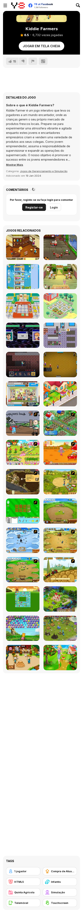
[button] (14, 164)
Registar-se (34, 207)
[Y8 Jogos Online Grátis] (18, 5)
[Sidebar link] (5, 5)
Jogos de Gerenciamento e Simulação (43, 171)
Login (54, 207)
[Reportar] (32, 61)
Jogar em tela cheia (41, 46)
